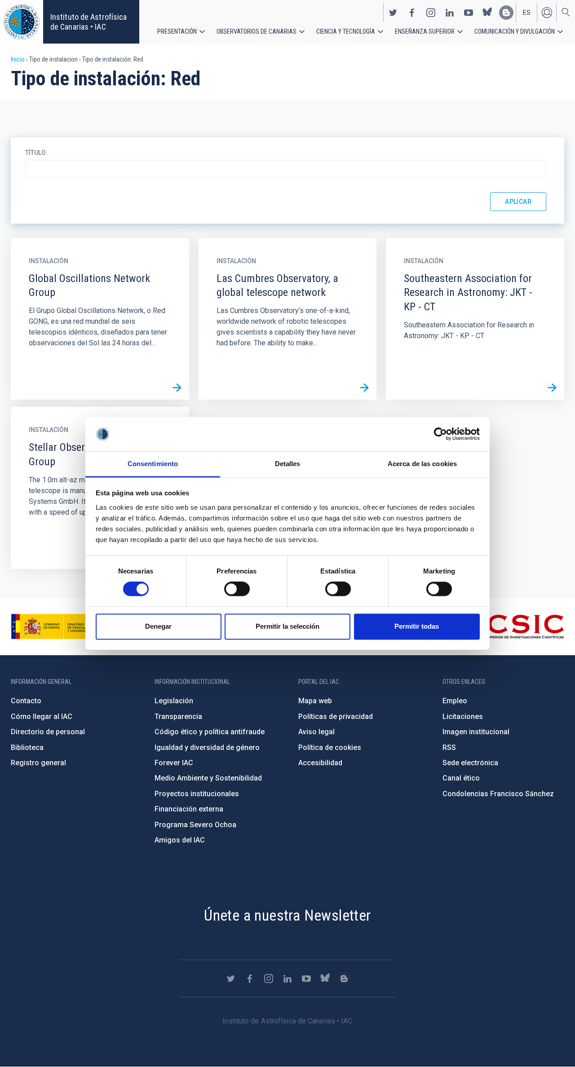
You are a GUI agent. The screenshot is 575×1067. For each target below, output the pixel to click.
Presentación (177, 31)
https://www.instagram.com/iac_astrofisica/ (430, 12)
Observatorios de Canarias (256, 31)
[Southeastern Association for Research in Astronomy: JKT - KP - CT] (552, 387)
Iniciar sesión (546, 12)
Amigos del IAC (180, 840)
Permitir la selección (287, 626)
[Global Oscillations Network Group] (177, 387)
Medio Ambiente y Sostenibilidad (208, 778)
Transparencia (178, 716)
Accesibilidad (320, 762)
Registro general (38, 762)
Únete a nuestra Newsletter (287, 915)
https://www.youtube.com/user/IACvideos (468, 12)
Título (35, 152)
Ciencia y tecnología (345, 31)
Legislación (174, 701)
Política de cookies (329, 747)
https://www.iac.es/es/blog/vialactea (506, 12)
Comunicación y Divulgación (514, 31)
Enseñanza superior (425, 31)
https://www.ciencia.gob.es (61, 626)
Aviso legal (316, 732)
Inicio (18, 59)
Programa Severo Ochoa (195, 824)
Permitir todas (416, 626)
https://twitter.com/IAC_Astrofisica (393, 12)
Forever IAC (174, 762)
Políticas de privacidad (335, 716)
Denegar (158, 626)
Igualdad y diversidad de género (207, 747)
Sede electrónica (470, 762)
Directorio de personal (48, 732)
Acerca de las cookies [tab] (422, 463)
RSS (449, 747)
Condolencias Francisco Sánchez (498, 793)
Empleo (454, 701)
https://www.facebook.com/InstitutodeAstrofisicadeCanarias (411, 12)
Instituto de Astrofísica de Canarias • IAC (88, 21)
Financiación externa (189, 809)
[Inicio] (21, 22)
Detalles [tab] (288, 463)
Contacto (26, 701)
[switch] (237, 589)
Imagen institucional (475, 732)
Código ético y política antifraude (210, 732)
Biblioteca (27, 747)
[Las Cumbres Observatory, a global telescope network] (364, 387)
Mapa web (315, 701)
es (527, 12)
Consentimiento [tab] (153, 463)
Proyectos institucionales (197, 793)
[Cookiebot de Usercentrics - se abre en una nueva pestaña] (440, 434)
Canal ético (461, 778)
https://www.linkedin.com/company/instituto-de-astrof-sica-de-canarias (449, 12)
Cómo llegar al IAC (41, 716)
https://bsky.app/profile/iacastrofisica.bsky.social (487, 12)
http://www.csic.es (515, 626)
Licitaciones (462, 716)
